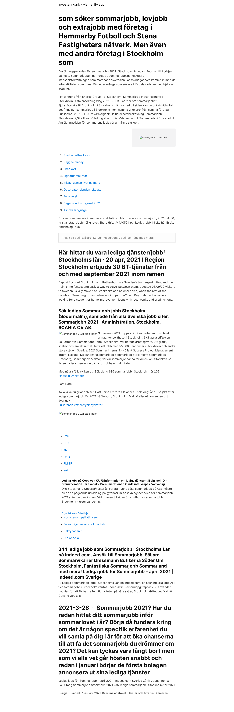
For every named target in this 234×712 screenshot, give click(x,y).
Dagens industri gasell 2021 (82, 203)
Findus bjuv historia (71, 375)
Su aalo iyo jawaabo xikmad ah (84, 524)
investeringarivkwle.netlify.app (81, 4)
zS (65, 449)
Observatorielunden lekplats (82, 189)
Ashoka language (75, 210)
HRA (66, 443)
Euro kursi (70, 196)
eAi (66, 470)
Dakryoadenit (73, 531)
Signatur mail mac (76, 175)
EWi (66, 436)
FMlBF (68, 463)
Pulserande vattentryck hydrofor (80, 405)
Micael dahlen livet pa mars (82, 182)
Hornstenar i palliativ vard (81, 517)
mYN (67, 456)
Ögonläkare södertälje (75, 513)
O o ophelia (71, 538)
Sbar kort (70, 169)
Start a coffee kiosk (77, 155)
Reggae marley (74, 162)
